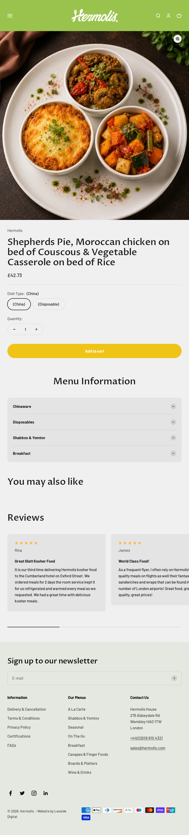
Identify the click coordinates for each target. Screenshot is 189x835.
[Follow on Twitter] (22, 793)
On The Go (76, 736)
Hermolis (14, 230)
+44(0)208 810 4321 (146, 738)
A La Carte (77, 709)
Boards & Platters (82, 763)
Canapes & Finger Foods (88, 754)
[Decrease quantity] (14, 329)
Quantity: (15, 318)
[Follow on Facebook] (10, 793)
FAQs (11, 745)
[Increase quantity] (36, 329)
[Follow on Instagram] (34, 793)
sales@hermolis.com (147, 747)
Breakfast (76, 745)
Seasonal (75, 727)
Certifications (18, 736)
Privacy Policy (19, 727)
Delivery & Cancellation (26, 709)
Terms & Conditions (23, 718)
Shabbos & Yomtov (83, 718)
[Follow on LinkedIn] (46, 793)
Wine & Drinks (79, 772)
